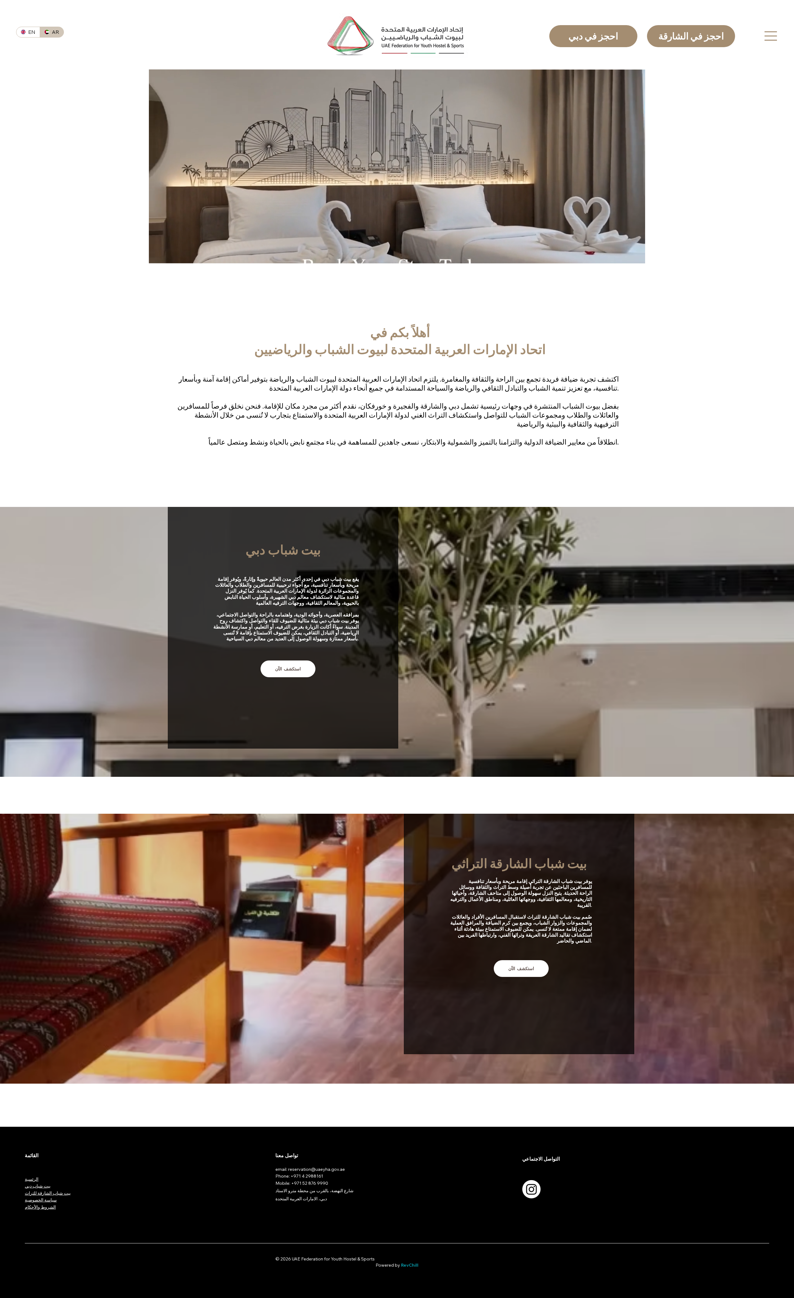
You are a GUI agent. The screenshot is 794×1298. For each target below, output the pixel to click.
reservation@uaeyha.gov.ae (316, 1169)
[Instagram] (531, 1189)
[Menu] (765, 36)
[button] (634, 256)
